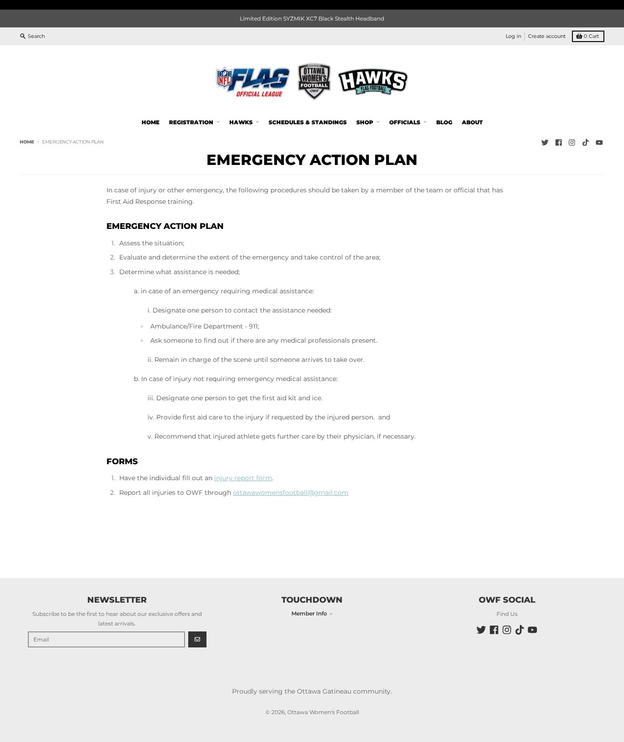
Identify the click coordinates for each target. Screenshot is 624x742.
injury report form (243, 478)
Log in (513, 36)
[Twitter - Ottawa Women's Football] (544, 142)
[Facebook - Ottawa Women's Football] (558, 142)
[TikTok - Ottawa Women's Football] (586, 142)
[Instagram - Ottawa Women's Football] (572, 142)
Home (27, 141)
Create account (547, 36)
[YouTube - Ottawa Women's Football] (599, 142)
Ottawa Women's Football (323, 712)
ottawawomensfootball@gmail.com (291, 492)
